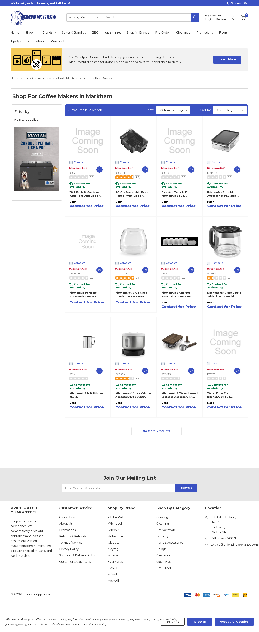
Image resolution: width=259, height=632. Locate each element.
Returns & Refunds (72, 536)
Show (150, 110)
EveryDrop (115, 561)
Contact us (67, 517)
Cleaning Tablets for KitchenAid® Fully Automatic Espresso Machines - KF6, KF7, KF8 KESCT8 (178, 194)
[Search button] (195, 17)
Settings (172, 621)
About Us (65, 523)
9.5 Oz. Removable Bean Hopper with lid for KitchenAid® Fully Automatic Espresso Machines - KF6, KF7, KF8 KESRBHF (132, 194)
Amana (113, 555)
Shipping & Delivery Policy (77, 555)
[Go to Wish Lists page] (234, 17)
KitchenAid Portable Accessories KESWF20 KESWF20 (84, 294)
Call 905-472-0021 (223, 538)
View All (113, 580)
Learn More (227, 59)
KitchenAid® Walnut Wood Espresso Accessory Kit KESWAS (179, 395)
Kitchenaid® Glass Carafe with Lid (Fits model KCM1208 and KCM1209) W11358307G (224, 294)
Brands (47, 32)
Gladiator (114, 542)
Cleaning (162, 523)
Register (221, 19)
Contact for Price (86, 206)
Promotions (67, 530)
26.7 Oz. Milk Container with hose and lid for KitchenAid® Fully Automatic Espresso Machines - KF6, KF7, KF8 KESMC (86, 194)
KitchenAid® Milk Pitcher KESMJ (86, 395)
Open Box (163, 561)
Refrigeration (165, 530)
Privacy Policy (69, 549)
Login (209, 19)
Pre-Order (163, 568)
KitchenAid (115, 517)
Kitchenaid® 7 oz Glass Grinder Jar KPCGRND (131, 294)
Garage (161, 549)
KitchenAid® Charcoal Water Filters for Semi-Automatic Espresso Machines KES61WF (176, 294)
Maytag (113, 549)
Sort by (205, 110)
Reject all (200, 621)
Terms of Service (70, 542)
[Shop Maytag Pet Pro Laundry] (36, 159)
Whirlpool (115, 523)
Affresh (113, 574)
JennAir (113, 530)
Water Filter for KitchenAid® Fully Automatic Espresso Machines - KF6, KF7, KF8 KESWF (224, 395)
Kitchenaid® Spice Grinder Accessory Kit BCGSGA (133, 395)
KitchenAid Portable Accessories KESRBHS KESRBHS (222, 194)
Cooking (162, 517)
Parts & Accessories (169, 542)
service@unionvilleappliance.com (234, 544)
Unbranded (116, 536)
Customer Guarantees (75, 561)
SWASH (113, 568)
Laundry (162, 536)
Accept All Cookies (234, 621)
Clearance (163, 555)
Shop (29, 32)
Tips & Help (18, 41)
